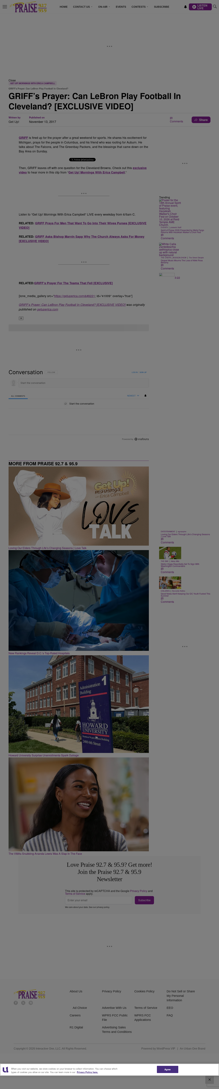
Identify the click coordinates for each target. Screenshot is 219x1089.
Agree (167, 1069)
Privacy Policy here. (87, 1072)
